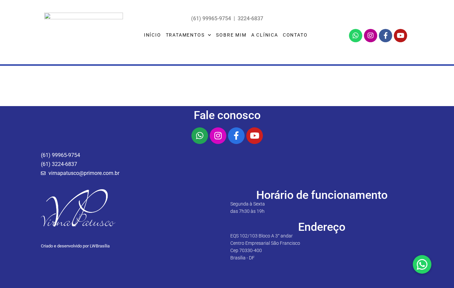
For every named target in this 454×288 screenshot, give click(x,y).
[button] (422, 264)
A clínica (264, 35)
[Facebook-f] (385, 35)
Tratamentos (185, 35)
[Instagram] (370, 35)
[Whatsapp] (355, 35)
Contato (295, 35)
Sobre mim (231, 35)
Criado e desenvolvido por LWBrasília (75, 245)
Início (152, 35)
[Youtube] (400, 35)
